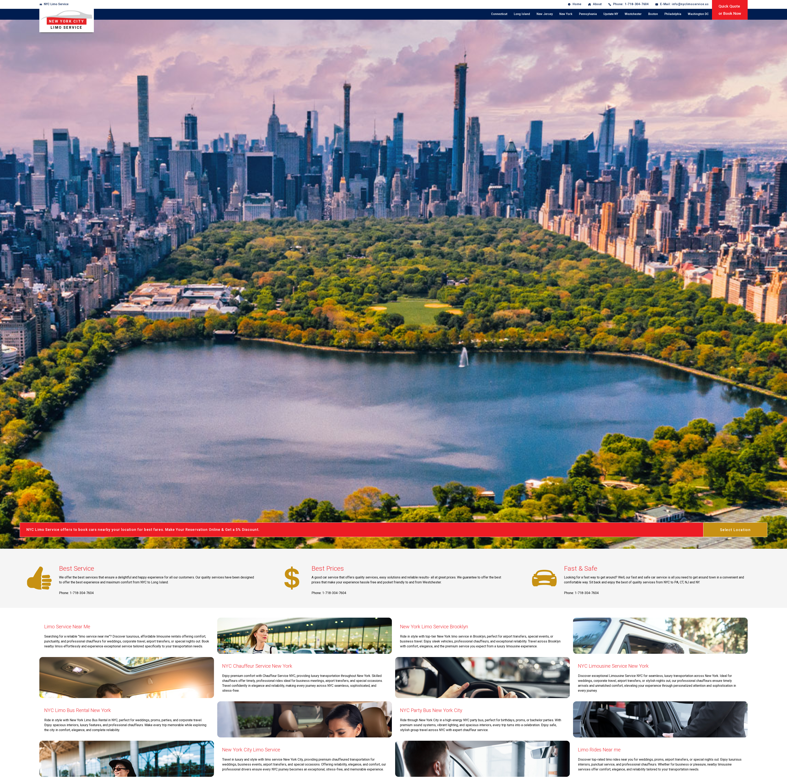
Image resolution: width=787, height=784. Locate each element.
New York (565, 14)
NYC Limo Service (56, 4)
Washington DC (698, 14)
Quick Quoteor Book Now (730, 10)
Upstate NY (610, 14)
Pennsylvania (588, 14)
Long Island (522, 14)
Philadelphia (672, 14)
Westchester (633, 14)
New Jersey (545, 14)
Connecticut (499, 14)
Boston (653, 14)
